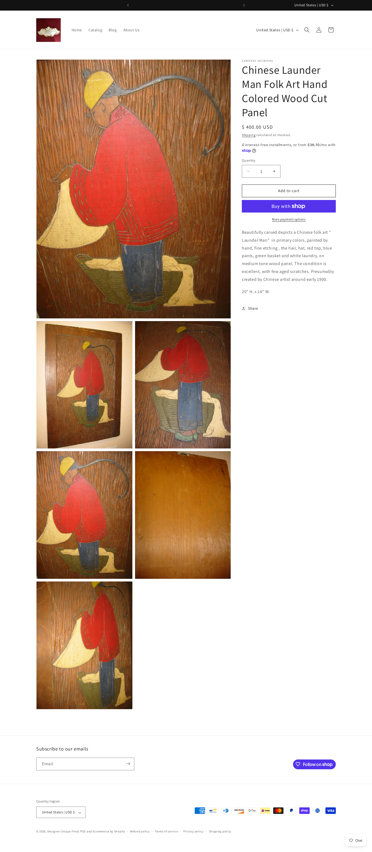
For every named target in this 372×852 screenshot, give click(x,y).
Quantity (248, 160)
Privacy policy (193, 831)
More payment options (289, 219)
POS (83, 831)
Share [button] (253, 308)
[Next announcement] (244, 5)
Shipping (249, 135)
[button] (307, 30)
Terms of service (166, 831)
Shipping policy (220, 831)
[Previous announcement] (128, 5)
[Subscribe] (128, 763)
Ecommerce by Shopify (109, 831)
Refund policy (140, 831)
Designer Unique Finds (63, 831)
